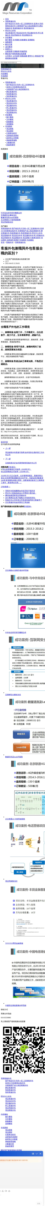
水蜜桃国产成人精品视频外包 (27, 26)
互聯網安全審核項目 (9, 215)
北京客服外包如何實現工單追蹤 (17, 502)
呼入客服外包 (11, 108)
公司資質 (16, 56)
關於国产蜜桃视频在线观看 (15, 54)
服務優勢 (8, 42)
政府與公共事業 (12, 138)
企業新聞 (8, 51)
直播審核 (31, 40)
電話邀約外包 (32, 33)
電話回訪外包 (21, 33)
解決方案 (8, 44)
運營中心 (31, 56)
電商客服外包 (10, 21)
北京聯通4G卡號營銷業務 (11, 220)
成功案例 (8, 47)
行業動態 (16, 51)
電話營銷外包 (16, 35)
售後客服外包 (18, 28)
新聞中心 (8, 49)
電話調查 (9, 129)
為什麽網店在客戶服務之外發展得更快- (20, 498)
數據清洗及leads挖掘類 (9, 217)
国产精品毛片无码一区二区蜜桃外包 (19, 24)
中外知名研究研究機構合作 (11, 213)
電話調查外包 (27, 35)
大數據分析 (10, 142)
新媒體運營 (10, 145)
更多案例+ (28, 506)
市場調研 (4, 76)
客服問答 (23, 51)
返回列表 (4, 442)
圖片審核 (8, 40)
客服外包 (9, 242)
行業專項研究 (11, 133)
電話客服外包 (10, 33)
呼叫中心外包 (10, 31)
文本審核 (16, 40)
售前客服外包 (29, 28)
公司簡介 (8, 56)
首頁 (7, 19)
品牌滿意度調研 (12, 136)
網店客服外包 (11, 92)
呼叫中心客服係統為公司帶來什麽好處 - (20, 493)
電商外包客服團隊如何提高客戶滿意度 (20, 491)
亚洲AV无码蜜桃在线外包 (16, 87)
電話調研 (9, 131)
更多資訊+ (12, 467)
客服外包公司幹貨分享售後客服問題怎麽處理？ (23, 500)
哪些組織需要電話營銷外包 (15, 495)
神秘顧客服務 (11, 140)
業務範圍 (23, 56)
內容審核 (8, 37)
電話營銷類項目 (7, 222)
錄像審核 (23, 40)
